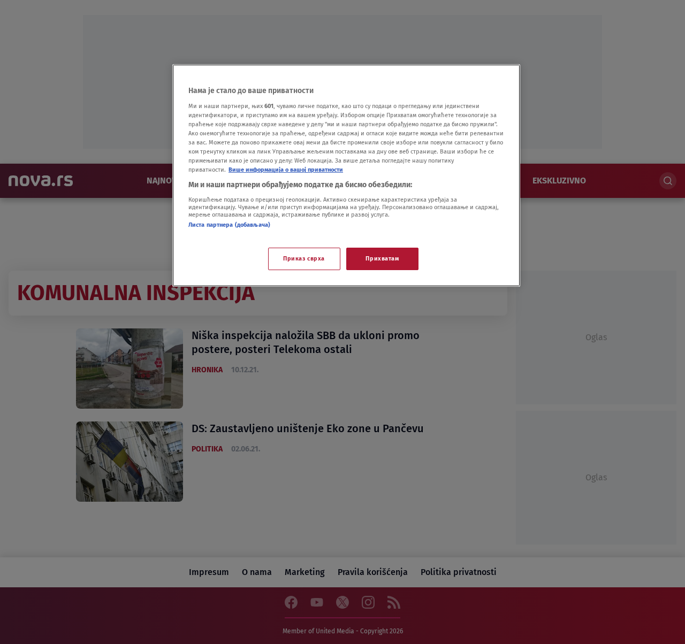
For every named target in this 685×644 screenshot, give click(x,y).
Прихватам (382, 258)
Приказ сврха (304, 258)
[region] (346, 175)
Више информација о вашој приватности (286, 169)
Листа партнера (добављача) (229, 224)
